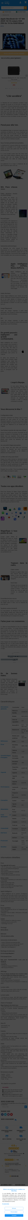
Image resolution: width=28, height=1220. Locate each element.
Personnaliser (14, 1212)
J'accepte (14, 1215)
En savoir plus (5, 1203)
